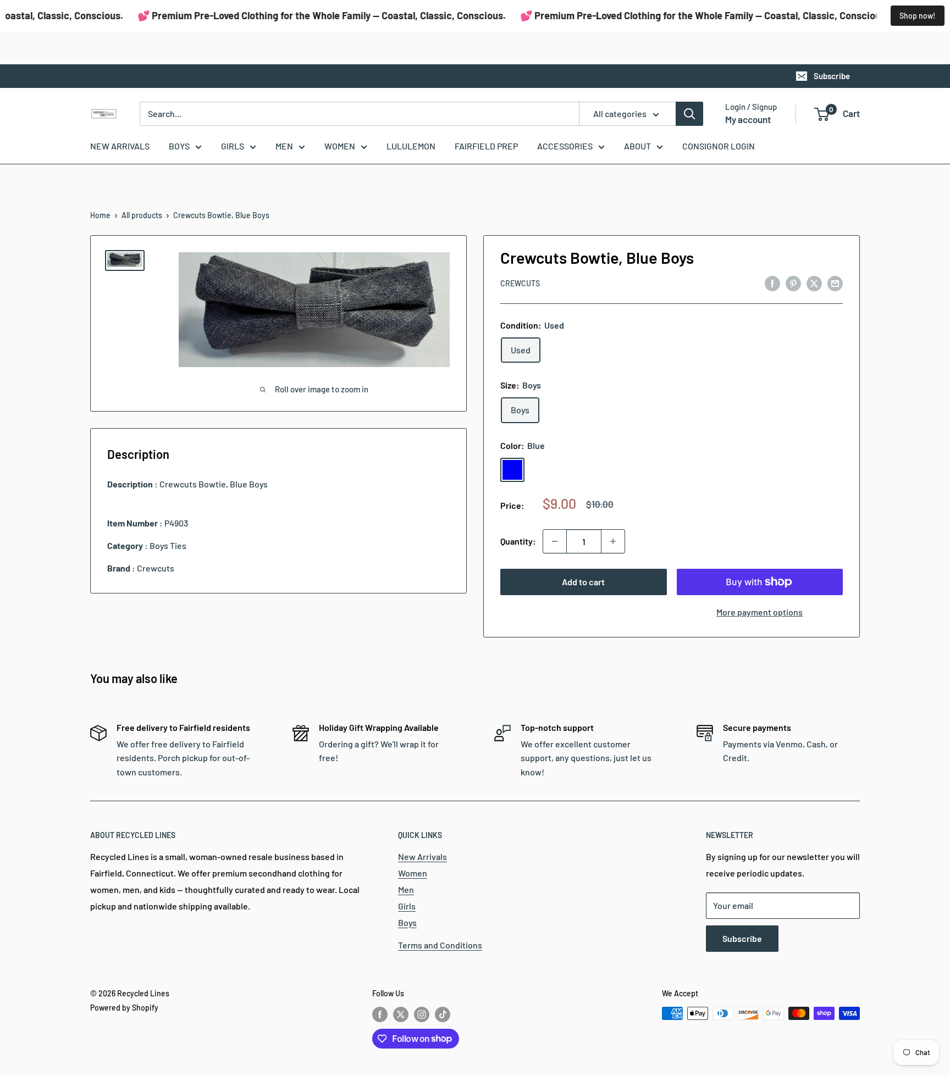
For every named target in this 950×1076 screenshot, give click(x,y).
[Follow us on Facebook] (380, 1014)
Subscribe (832, 76)
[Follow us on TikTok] (442, 1014)
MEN (284, 146)
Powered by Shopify (124, 1007)
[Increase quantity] (613, 541)
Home (100, 215)
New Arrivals (422, 856)
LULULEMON (410, 146)
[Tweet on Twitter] (814, 282)
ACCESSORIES (565, 146)
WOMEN (339, 146)
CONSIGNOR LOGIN (718, 146)
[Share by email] (835, 282)
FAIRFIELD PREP (486, 146)
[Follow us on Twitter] (400, 1014)
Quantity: (518, 541)
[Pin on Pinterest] (793, 282)
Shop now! (917, 15)
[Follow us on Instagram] (421, 1014)
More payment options (759, 612)
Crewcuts (520, 283)
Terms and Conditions (440, 945)
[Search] (689, 114)
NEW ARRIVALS (120, 146)
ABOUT (637, 146)
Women (412, 873)
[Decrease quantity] (554, 541)
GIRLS (232, 146)
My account (748, 119)
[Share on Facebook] (772, 282)
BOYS (179, 146)
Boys (407, 922)
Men (406, 889)
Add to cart (583, 581)
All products (141, 215)
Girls (407, 906)
